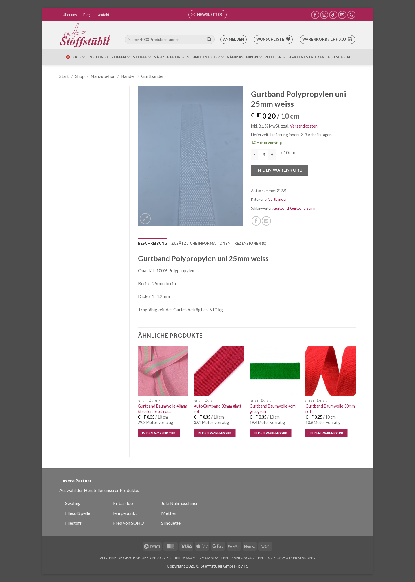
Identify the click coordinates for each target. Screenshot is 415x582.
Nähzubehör (167, 57)
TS (245, 566)
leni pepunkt (125, 513)
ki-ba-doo (123, 503)
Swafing (73, 503)
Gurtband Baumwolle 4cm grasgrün (273, 409)
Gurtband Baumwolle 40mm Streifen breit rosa (162, 409)
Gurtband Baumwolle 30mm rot (330, 409)
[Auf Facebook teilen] (256, 221)
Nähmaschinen (242, 57)
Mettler (168, 513)
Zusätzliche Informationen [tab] (200, 243)
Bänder (128, 76)
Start (64, 76)
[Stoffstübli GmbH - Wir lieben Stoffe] (86, 35)
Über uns (70, 14)
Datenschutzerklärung (291, 557)
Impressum (185, 557)
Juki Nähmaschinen (179, 503)
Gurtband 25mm (303, 208)
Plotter (273, 57)
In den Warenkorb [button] (159, 433)
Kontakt (103, 14)
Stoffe (140, 57)
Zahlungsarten (247, 557)
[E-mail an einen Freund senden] (266, 221)
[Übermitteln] (209, 39)
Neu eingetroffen (107, 57)
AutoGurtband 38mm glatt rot (217, 409)
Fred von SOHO (128, 523)
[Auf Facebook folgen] (315, 15)
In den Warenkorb (279, 169)
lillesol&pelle (77, 513)
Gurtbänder (152, 76)
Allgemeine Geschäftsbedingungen (136, 557)
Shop (80, 76)
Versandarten (213, 557)
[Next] (355, 396)
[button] (207, 14)
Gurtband (281, 208)
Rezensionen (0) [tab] (250, 243)
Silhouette (171, 523)
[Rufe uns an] (351, 15)
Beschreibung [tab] (152, 243)
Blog (86, 14)
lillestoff (73, 523)
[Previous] (138, 396)
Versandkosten (304, 126)
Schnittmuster (203, 57)
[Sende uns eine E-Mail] (342, 15)
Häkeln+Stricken (307, 57)
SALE (76, 57)
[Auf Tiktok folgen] (333, 15)
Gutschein (339, 57)
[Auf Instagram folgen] (324, 15)
